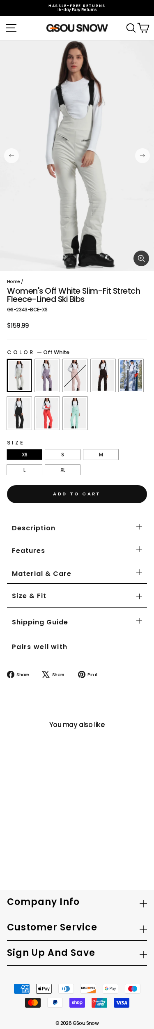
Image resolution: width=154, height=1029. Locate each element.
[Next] (142, 155)
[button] (29, 596)
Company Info (43, 901)
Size (16, 442)
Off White (19, 375)
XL (62, 469)
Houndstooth (131, 375)
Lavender (47, 375)
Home (13, 281)
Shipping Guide (40, 622)
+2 (14, 843)
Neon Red (47, 413)
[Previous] (11, 155)
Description (33, 528)
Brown (103, 375)
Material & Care (41, 573)
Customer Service (52, 927)
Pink (75, 375)
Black (19, 413)
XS (25, 454)
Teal (75, 413)
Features (28, 550)
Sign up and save (51, 952)
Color (38, 352)
